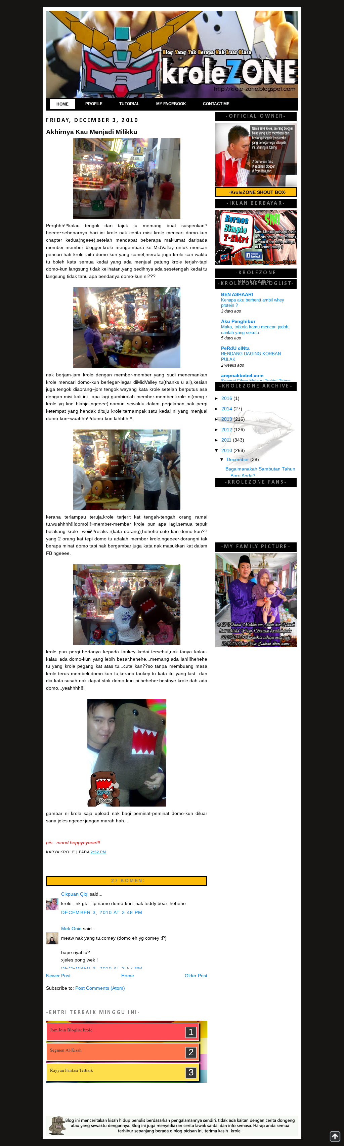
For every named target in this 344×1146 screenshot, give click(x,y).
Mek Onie (71, 928)
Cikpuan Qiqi (74, 894)
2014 (227, 408)
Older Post (196, 975)
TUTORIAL (129, 103)
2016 (227, 398)
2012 (227, 429)
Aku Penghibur (238, 321)
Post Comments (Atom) (100, 988)
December (238, 459)
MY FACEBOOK (171, 103)
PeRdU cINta (235, 348)
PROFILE (93, 103)
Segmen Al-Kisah (66, 1050)
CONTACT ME (216, 103)
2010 (227, 450)
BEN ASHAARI (237, 294)
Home (127, 975)
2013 (227, 419)
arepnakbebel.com (242, 375)
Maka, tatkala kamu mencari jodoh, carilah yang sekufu (255, 329)
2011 (227, 440)
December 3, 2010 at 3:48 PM (101, 912)
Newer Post (58, 975)
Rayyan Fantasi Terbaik (71, 1070)
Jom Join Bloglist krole (71, 1030)
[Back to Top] (335, 1136)
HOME (62, 104)
